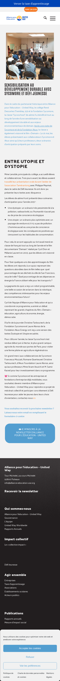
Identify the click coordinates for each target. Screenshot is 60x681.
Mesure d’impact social (15, 622)
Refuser (30, 657)
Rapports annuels (12, 619)
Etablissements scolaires (16, 591)
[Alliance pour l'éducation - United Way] (24, 18)
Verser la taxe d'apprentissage (31, 3)
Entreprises (9, 580)
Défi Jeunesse (10, 564)
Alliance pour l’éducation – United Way (22, 514)
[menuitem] (31, 9)
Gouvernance (10, 518)
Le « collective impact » (15, 544)
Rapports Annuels (13, 529)
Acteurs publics (11, 595)
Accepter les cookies (30, 648)
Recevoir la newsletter (21, 491)
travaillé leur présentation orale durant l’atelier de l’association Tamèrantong (27, 183)
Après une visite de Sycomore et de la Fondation (28, 127)
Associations (10, 587)
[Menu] (51, 18)
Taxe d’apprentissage (14, 584)
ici (34, 398)
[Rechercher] (43, 18)
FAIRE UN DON (31, 9)
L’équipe (8, 521)
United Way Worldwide (15, 525)
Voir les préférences (30, 665)
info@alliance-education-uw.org (19, 483)
